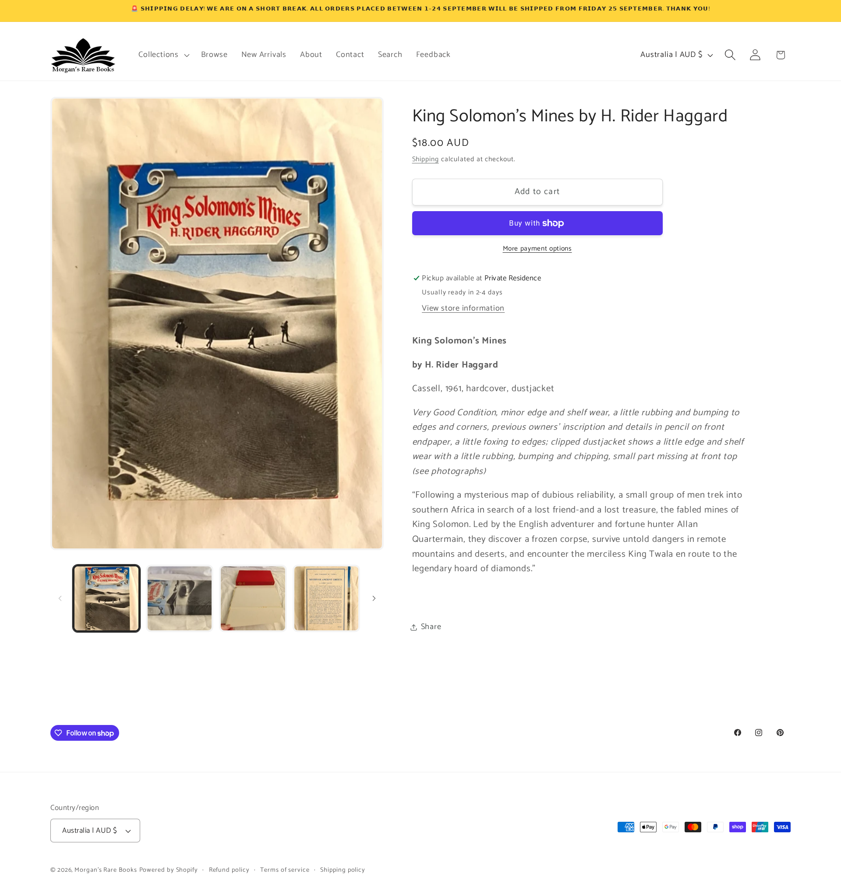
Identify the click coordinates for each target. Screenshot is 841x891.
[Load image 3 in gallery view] (252, 598)
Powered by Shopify (168, 870)
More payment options (537, 249)
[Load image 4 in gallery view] (326, 598)
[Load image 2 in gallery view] (179, 598)
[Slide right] (374, 598)
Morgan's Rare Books (105, 870)
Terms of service (285, 870)
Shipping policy (342, 870)
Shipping (425, 159)
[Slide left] (60, 598)
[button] (163, 55)
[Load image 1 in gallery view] (106, 598)
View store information (463, 308)
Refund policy (229, 870)
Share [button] (431, 626)
